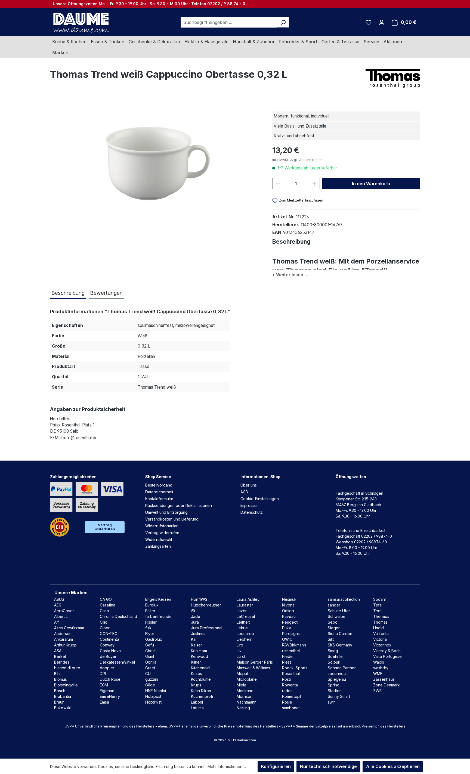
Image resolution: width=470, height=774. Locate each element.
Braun (59, 702)
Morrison (244, 696)
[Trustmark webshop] (59, 527)
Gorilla (150, 662)
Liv (239, 650)
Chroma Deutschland (118, 616)
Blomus (60, 679)
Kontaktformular (159, 498)
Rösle (287, 702)
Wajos (378, 662)
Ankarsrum (63, 639)
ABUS (59, 599)
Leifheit (243, 622)
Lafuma (197, 707)
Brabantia (62, 696)
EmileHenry (110, 696)
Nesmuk (289, 599)
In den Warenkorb (371, 183)
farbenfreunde (158, 616)
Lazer (242, 610)
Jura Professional (206, 628)
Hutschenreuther (206, 605)
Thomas (380, 622)
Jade (195, 616)
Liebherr (244, 639)
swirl (332, 702)
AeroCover (64, 610)
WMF (377, 673)
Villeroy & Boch (387, 650)
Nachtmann (246, 702)
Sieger (334, 628)
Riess (287, 662)
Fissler (151, 622)
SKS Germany (340, 645)
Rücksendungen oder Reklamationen (178, 505)
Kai (193, 639)
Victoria (380, 639)
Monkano (245, 690)
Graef (150, 667)
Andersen (63, 633)
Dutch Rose (110, 679)
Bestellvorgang (158, 485)
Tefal (377, 605)
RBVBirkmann (294, 645)
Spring (333, 685)
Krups (196, 685)
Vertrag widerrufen (105, 527)
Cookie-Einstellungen (259, 498)
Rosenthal (291, 673)
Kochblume (201, 679)
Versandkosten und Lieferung (172, 519)
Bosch (59, 690)
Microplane (247, 679)
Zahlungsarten (158, 546)
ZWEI (377, 690)
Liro (240, 645)
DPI (103, 673)
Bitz (57, 673)
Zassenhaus (384, 679)
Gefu (149, 645)
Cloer (105, 628)
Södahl (379, 599)
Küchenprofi (202, 696)
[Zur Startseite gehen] (80, 22)
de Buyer (108, 656)
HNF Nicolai (155, 690)
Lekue (242, 628)
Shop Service (158, 476)
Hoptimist (153, 702)
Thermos (381, 616)
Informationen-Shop (260, 476)
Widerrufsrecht (158, 539)
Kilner (196, 662)
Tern (377, 610)
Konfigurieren (276, 766)
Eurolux (152, 605)
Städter (334, 690)
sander (334, 605)
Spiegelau (337, 679)
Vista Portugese (387, 656)
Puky (286, 628)
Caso (104, 610)
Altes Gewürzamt (69, 628)
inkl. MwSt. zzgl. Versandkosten (297, 160)
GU (148, 673)
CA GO (106, 599)
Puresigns (291, 633)
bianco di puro (67, 667)
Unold (378, 628)
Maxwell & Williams (253, 667)
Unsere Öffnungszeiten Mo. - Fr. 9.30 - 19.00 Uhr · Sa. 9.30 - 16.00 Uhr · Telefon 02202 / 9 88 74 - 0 (149, 3)
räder (287, 690)
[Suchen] (283, 22)
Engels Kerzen (158, 599)
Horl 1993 (199, 599)
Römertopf (291, 696)
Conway (107, 645)
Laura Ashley (248, 599)
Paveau (289, 616)
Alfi (57, 622)
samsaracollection (344, 599)
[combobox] (229, 22)
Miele (241, 685)
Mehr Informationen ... (227, 766)
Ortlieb (288, 610)
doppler (107, 667)
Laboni (197, 702)
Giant (149, 656)
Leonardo (245, 633)
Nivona (288, 605)
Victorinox (382, 645)
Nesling (243, 707)
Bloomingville (66, 685)
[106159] (155, 161)
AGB (244, 492)
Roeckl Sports (294, 667)
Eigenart (107, 690)
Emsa (104, 702)
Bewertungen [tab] (106, 293)
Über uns (248, 485)
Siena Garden (340, 633)
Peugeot (290, 622)
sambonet (291, 707)
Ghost (150, 650)
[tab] (68, 293)
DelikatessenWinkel (117, 662)
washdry (380, 667)
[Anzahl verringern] (278, 183)
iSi (193, 610)
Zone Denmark (386, 685)
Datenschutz (251, 512)
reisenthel (291, 650)
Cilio (103, 622)
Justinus (198, 633)
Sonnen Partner (342, 667)
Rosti (286, 679)
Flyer (149, 633)
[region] (156, 161)
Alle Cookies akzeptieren (393, 766)
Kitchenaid (200, 667)
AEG (57, 605)
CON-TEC (108, 633)
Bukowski (62, 707)
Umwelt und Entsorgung (166, 512)
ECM (104, 685)
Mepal (242, 673)
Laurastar (245, 605)
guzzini (151, 679)
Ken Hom (199, 650)
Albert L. (61, 616)
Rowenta (290, 685)
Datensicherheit (159, 492)
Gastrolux (153, 639)
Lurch (241, 656)
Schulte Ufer (339, 610)
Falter (150, 610)
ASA (57, 650)
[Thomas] (393, 78)
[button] (346, 274)
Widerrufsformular (161, 526)
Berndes (61, 662)
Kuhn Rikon (201, 690)
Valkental (381, 633)
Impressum (249, 505)
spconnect (337, 673)
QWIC (287, 639)
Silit (331, 639)
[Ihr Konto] (381, 22)
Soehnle (335, 656)
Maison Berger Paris (255, 662)
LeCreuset (246, 616)
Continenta (109, 639)
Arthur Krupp (65, 645)
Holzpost (153, 696)
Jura (195, 622)
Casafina (107, 605)
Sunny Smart (339, 696)
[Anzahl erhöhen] (314, 183)
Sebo (333, 622)
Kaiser (196, 645)
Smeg (333, 650)
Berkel (60, 656)
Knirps (196, 673)
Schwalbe (336, 616)
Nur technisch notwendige (328, 766)
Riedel (287, 656)
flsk (148, 628)
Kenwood (199, 656)
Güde (150, 685)
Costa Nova (110, 650)
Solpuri (334, 662)
